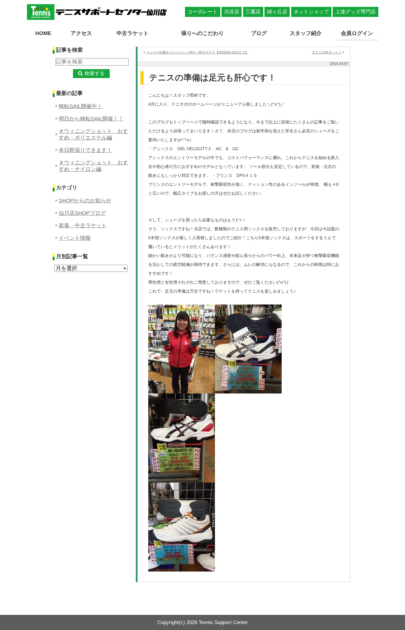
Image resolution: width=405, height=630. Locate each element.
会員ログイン (357, 33)
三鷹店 (253, 12)
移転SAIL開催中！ (80, 106)
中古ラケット (133, 33)
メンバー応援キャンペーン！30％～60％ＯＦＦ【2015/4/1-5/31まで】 (197, 52)
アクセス (81, 33)
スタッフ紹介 (306, 33)
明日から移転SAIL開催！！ (91, 119)
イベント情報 (75, 238)
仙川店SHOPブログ (82, 213)
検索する (94, 73)
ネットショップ (311, 12)
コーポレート (202, 12)
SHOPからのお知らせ (85, 201)
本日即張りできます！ (85, 150)
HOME (43, 33)
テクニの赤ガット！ (326, 52)
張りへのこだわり (202, 33)
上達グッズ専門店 (355, 12)
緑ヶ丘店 (277, 12)
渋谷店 (231, 12)
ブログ (259, 33)
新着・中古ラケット (83, 225)
